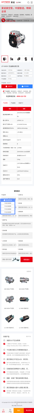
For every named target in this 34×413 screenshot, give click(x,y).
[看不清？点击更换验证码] (16, 259)
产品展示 (13, 20)
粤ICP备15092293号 (17, 405)
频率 (9, 114)
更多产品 (28, 336)
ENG (19, 2)
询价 (18, 410)
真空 (6, 128)
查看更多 (29, 271)
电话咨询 (29, 410)
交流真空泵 (26, 20)
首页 (8, 20)
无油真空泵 (19, 20)
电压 (6, 114)
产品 (10, 412)
